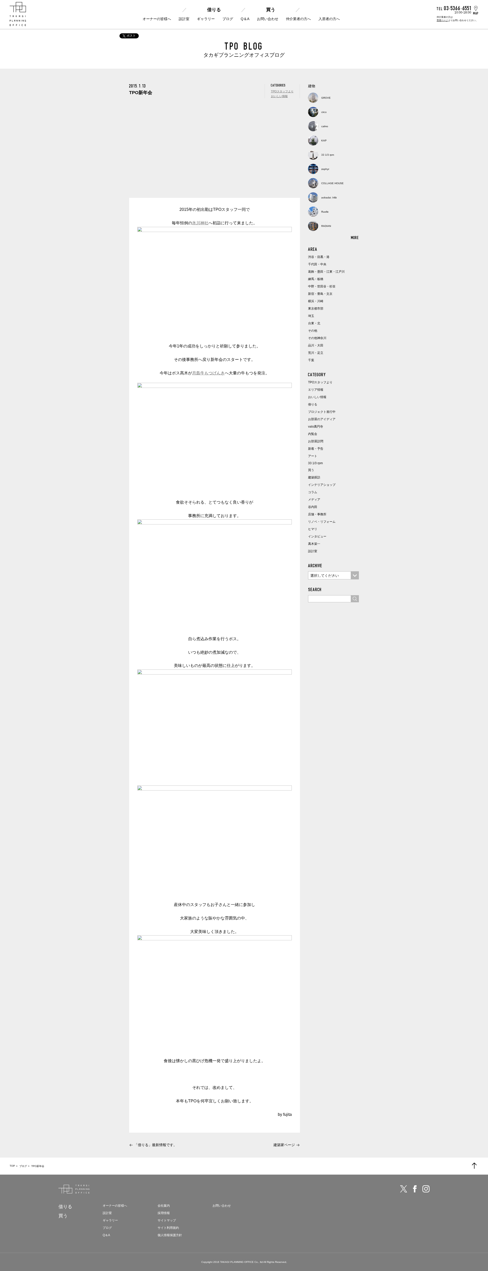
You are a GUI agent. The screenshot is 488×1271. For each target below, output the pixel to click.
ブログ (227, 19)
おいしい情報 (279, 96)
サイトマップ (167, 1220)
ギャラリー (206, 19)
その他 (312, 330)
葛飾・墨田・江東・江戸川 (326, 271)
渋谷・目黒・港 (318, 257)
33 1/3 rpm (315, 463)
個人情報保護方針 (170, 1235)
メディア (314, 499)
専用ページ (442, 20)
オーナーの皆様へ (157, 19)
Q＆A (245, 19)
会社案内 (164, 1205)
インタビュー (317, 536)
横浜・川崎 (315, 301)
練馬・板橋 (315, 279)
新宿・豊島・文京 (320, 294)
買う (270, 9)
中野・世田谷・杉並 (322, 286)
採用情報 (164, 1213)
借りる (214, 9)
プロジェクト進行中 (322, 412)
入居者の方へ (329, 19)
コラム (312, 492)
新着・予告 (315, 448)
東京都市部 (315, 308)
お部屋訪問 (315, 441)
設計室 (184, 19)
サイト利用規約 (168, 1228)
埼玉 (311, 316)
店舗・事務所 (317, 514)
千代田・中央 (317, 264)
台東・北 (314, 323)
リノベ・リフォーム (322, 521)
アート (312, 456)
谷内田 (312, 507)
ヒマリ (312, 529)
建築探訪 (314, 477)
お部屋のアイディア (322, 419)
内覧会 (312, 434)
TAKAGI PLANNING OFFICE (237, 1262)
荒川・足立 (315, 353)
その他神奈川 (317, 338)
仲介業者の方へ (298, 19)
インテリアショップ (322, 485)
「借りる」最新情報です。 (155, 1145)
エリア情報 (315, 389)
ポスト (131, 35)
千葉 (311, 360)
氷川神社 (200, 223)
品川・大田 (315, 345)
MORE (355, 237)
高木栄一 (314, 544)
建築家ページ (284, 1145)
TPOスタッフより (282, 91)
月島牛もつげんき (208, 373)
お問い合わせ (267, 19)
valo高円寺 (315, 426)
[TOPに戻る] (474, 1166)
